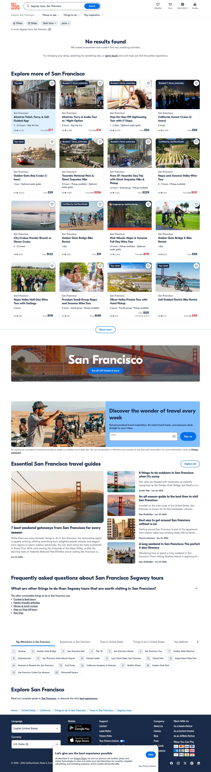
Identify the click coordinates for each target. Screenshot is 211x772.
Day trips (18, 613)
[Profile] (194, 4)
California (45, 710)
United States (28, 710)
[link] (33, 107)
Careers (157, 731)
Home (14, 710)
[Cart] (170, 4)
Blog (156, 736)
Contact (103, 726)
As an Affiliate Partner (184, 736)
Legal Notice (105, 731)
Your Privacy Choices (109, 740)
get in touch (111, 55)
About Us (158, 726)
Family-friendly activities (27, 602)
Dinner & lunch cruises (26, 606)
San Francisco (49, 698)
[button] (33, 107)
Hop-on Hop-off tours (25, 609)
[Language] (182, 4)
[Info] (49, 29)
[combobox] (54, 6)
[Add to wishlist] (52, 83)
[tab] (33, 642)
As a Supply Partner (183, 726)
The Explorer (159, 750)
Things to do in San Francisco (70, 710)
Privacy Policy (105, 736)
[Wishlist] (157, 4)
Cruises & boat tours (25, 599)
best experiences (88, 698)
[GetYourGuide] (15, 6)
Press (156, 740)
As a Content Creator (184, 731)
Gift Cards (159, 745)
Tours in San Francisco (101, 710)
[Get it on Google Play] (79, 728)
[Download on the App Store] (79, 740)
